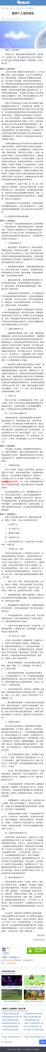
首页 (12, 8)
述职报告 (29, 8)
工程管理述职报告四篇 (10, 1030)
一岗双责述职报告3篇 (31, 1020)
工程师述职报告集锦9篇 (10, 1013)
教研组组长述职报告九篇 (11, 1023)
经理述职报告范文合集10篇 (12, 1017)
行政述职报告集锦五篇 (10, 1026)
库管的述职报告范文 (14, 1037)
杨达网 (19, 1049)
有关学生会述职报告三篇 (33, 1026)
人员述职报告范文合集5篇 (33, 1013)
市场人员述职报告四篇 (10, 1020)
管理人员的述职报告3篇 (32, 1017)
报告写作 (20, 8)
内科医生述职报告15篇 (37, 1037)
